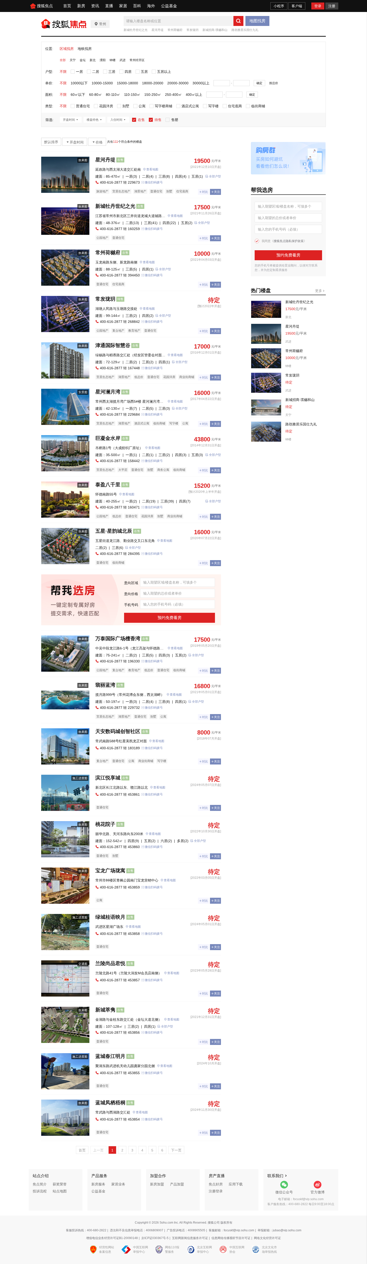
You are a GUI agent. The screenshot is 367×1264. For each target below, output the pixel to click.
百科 (137, 6)
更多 (319, 291)
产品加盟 (177, 1184)
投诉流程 (40, 1191)
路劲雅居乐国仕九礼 (244, 30)
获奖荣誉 (60, 1184)
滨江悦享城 (107, 777)
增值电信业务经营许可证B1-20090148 (112, 1238)
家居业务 (118, 1184)
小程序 (279, 6)
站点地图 (60, 1191)
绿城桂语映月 (110, 917)
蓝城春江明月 (110, 1056)
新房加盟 (157, 1184)
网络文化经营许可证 (267, 1238)
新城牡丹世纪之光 (136, 30)
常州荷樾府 (175, 30)
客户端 (297, 6)
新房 (81, 6)
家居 (123, 6)
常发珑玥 (192, 30)
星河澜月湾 (107, 391)
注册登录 (216, 1191)
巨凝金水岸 (107, 438)
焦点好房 (216, 1184)
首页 (67, 6)
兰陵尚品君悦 (110, 963)
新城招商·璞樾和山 (214, 30)
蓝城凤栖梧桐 (110, 1102)
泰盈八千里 (107, 484)
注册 (331, 6)
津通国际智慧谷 (112, 345)
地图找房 (257, 21)
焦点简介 (40, 1184)
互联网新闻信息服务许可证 (190, 1238)
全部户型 (215, 176)
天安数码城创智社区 (117, 731)
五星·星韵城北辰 (113, 531)
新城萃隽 (105, 1009)
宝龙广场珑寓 (110, 870)
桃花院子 (105, 824)
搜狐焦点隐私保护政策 (289, 241)
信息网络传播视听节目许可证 (230, 1238)
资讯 (95, 6)
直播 (109, 6)
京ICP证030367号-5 (155, 1238)
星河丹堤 (158, 30)
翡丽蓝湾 (105, 685)
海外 (151, 6)
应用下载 (236, 1184)
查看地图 (152, 169)
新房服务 (98, 1184)
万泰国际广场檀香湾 (117, 638)
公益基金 (169, 6)
